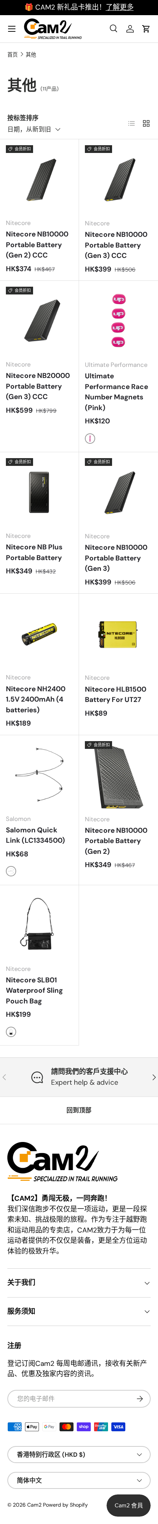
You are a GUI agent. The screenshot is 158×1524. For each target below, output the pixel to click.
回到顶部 (79, 1110)
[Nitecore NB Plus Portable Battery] (39, 491)
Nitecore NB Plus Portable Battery (34, 552)
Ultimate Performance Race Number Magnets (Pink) (116, 391)
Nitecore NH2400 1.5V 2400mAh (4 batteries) (35, 699)
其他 (31, 54)
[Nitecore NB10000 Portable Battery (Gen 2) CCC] (39, 178)
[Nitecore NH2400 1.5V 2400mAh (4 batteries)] (39, 633)
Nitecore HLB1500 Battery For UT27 (115, 695)
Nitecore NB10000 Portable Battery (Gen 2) (116, 841)
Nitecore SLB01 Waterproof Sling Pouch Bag (34, 990)
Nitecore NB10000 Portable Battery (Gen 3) (116, 558)
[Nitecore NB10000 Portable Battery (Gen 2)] (118, 775)
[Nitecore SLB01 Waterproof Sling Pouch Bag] (39, 924)
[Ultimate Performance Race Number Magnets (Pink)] (118, 320)
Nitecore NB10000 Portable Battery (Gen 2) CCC (37, 244)
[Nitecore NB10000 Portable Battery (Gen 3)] (118, 492)
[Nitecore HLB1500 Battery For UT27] (118, 633)
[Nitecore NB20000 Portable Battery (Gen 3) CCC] (39, 320)
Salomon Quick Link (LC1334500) (35, 835)
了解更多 (120, 7)
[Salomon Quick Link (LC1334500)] (39, 774)
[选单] (12, 29)
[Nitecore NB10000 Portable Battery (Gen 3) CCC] (118, 179)
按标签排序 (23, 118)
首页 (12, 54)
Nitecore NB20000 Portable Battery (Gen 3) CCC (38, 386)
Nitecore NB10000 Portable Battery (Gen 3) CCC (116, 245)
